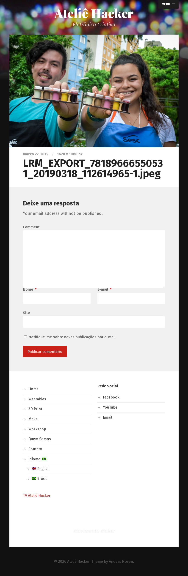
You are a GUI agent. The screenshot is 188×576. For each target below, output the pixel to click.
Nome (29, 289)
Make (33, 419)
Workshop (37, 429)
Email (107, 417)
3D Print (35, 409)
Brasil (41, 478)
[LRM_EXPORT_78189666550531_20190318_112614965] (94, 91)
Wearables (37, 399)
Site (26, 313)
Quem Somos (39, 439)
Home (33, 389)
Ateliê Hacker (94, 13)
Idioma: (35, 459)
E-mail (104, 289)
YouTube (110, 407)
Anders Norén (121, 561)
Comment (31, 227)
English (43, 469)
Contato (35, 449)
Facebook (111, 397)
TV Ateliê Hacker (36, 495)
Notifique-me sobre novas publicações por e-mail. (72, 337)
